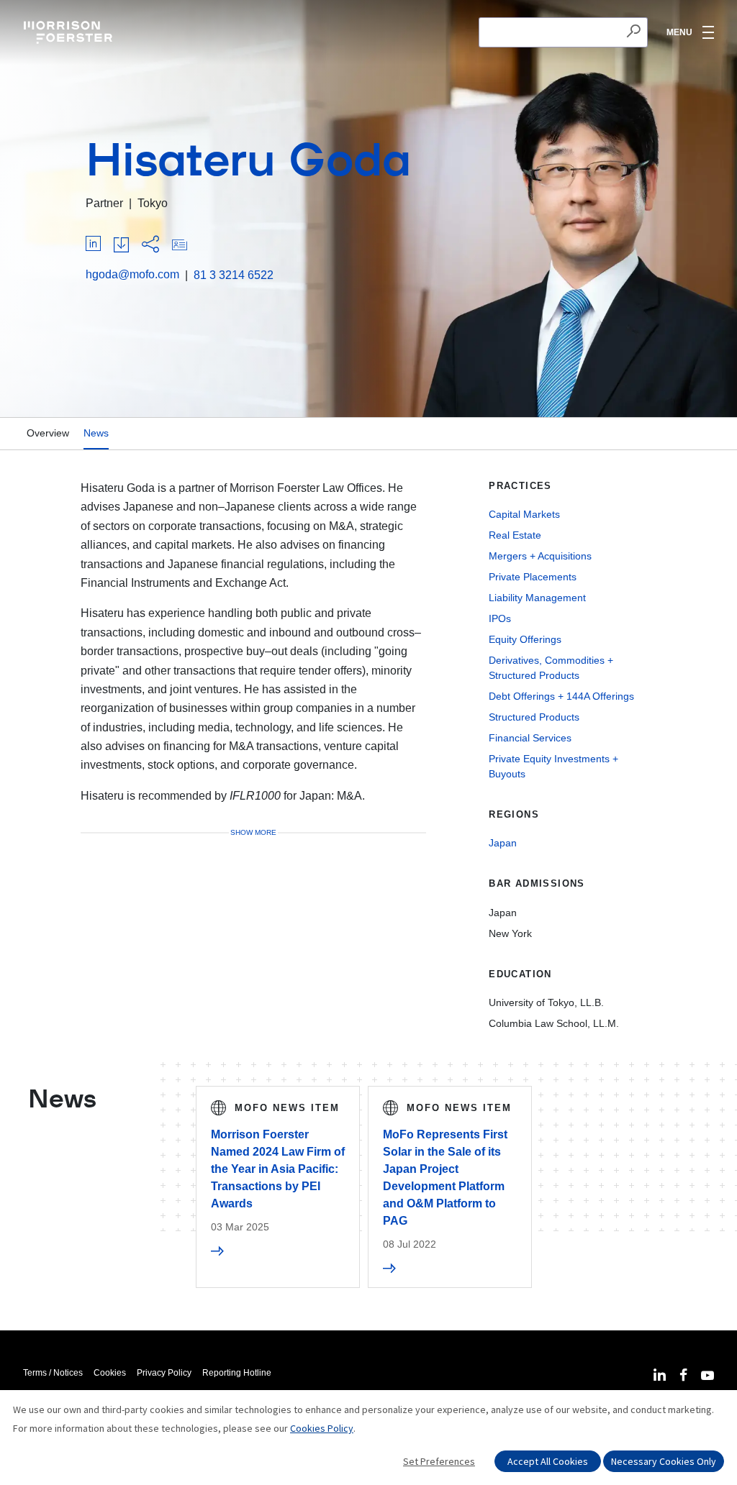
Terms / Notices (53, 1373)
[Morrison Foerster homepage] (70, 32)
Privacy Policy (164, 1373)
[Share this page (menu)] (150, 245)
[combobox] (563, 32)
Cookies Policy (321, 1428)
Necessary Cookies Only (663, 1461)
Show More (253, 832)
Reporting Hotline (236, 1373)
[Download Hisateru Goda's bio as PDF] (121, 246)
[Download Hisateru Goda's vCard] (179, 246)
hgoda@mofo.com (132, 274)
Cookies (110, 1373)
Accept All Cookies (547, 1461)
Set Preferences (439, 1461)
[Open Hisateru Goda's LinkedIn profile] (93, 246)
